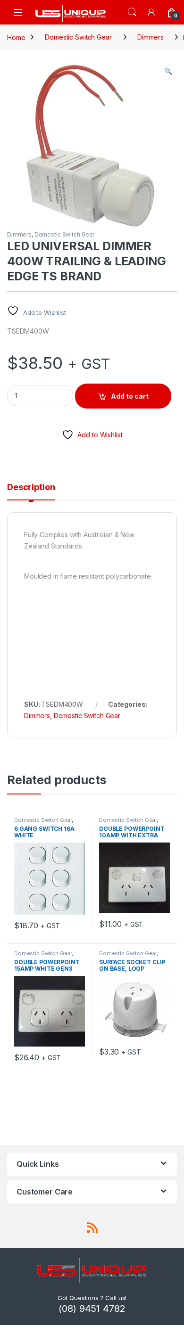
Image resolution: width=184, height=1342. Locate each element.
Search (132, 12)
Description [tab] (31, 487)
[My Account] (152, 12)
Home (16, 37)
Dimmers (150, 37)
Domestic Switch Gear (78, 37)
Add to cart (130, 396)
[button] (168, 71)
